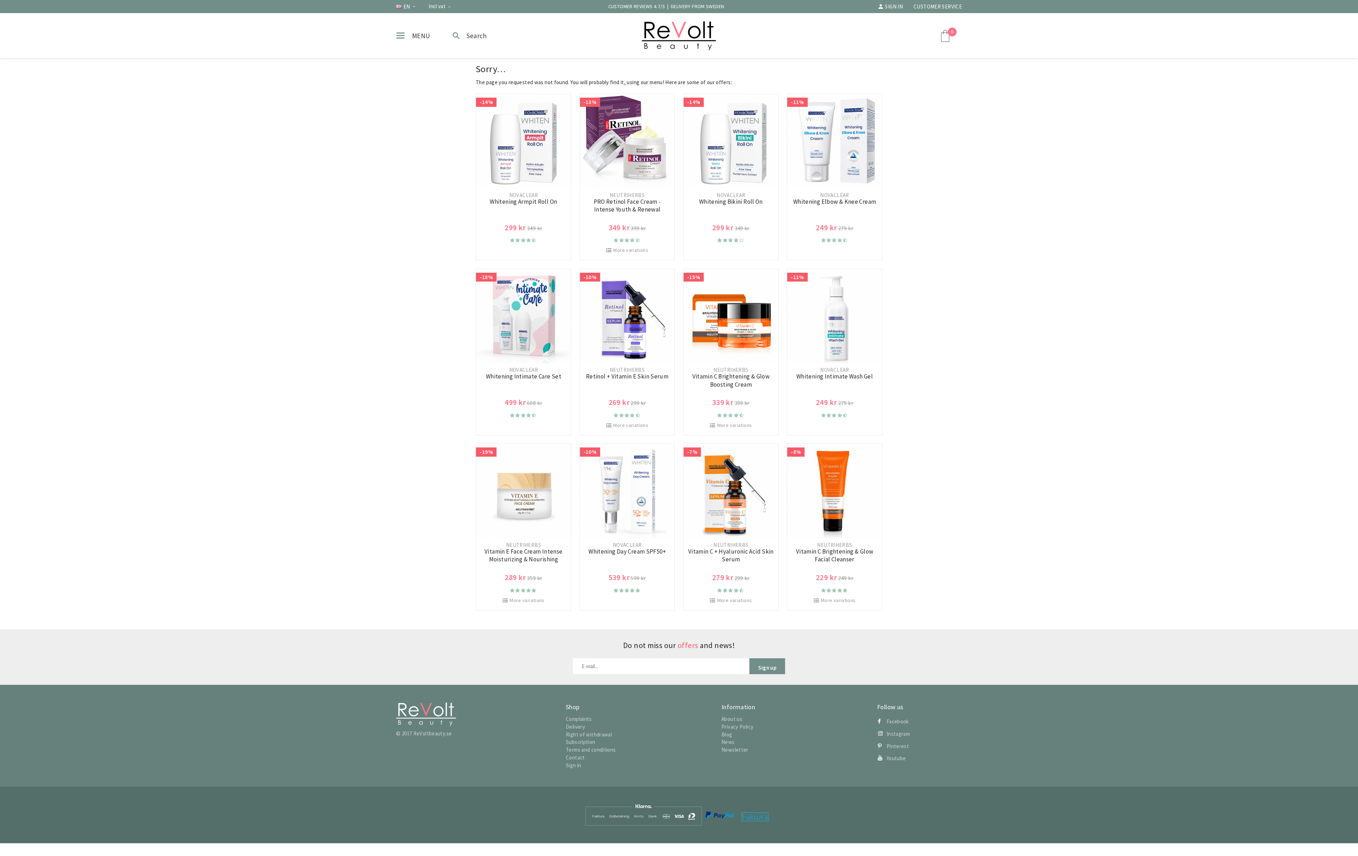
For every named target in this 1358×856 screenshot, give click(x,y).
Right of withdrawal (589, 734)
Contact (575, 757)
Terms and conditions (591, 749)
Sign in (894, 6)
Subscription (581, 742)
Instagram (898, 733)
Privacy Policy (737, 726)
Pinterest (898, 746)
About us (731, 719)
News (728, 742)
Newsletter (734, 749)
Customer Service (937, 6)
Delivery (575, 726)
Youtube (896, 758)
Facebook (898, 721)
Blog (726, 734)
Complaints (579, 719)
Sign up (767, 667)
